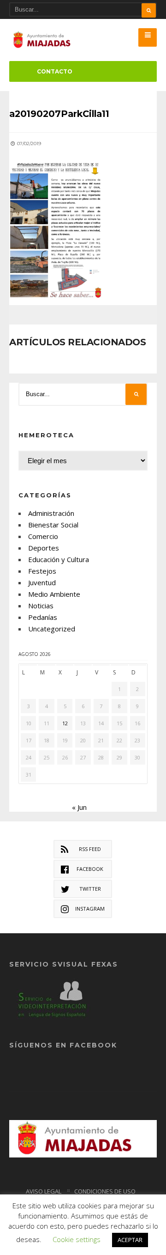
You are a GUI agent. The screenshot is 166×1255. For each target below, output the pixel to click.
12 (65, 723)
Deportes (43, 547)
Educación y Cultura (58, 559)
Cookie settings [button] (77, 1239)
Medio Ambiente (54, 594)
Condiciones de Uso (105, 1191)
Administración (51, 513)
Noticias (40, 605)
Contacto (54, 71)
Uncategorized (51, 628)
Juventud (42, 582)
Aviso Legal (43, 1191)
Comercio (43, 536)
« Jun (79, 807)
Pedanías (42, 617)
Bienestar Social (53, 524)
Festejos (42, 570)
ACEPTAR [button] (130, 1240)
